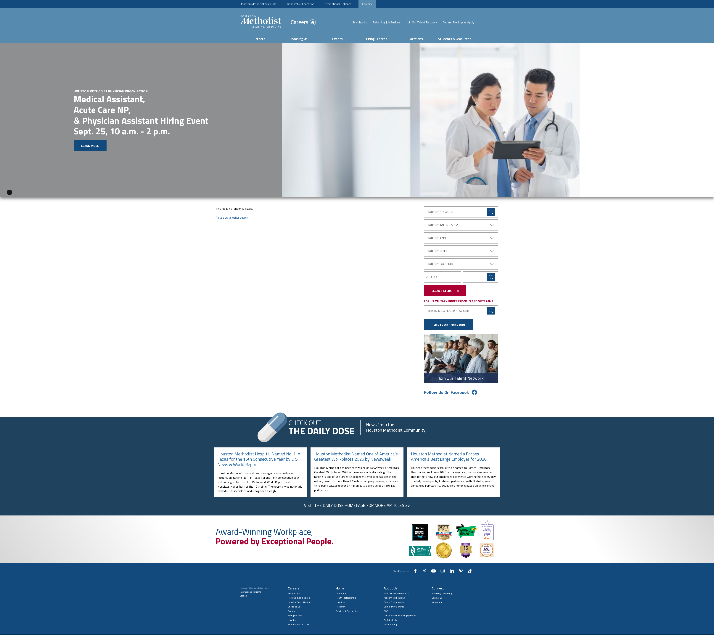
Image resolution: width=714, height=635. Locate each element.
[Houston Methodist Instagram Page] (442, 572)
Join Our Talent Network (422, 22)
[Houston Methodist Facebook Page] (415, 572)
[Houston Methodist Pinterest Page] (461, 572)
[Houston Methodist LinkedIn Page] (451, 572)
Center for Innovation (394, 602)
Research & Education (300, 4)
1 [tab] (687, 193)
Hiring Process (376, 38)
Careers (367, 4)
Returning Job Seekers (387, 22)
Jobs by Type (437, 238)
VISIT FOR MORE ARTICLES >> (357, 505)
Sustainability (390, 620)
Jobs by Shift (438, 251)
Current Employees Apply (458, 22)
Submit (491, 277)
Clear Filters (442, 291)
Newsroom (437, 602)
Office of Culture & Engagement (400, 615)
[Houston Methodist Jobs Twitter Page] (424, 572)
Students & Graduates (454, 38)
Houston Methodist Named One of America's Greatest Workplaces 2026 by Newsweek (356, 456)
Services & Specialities (347, 611)
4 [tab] (700, 193)
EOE (386, 611)
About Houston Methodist (396, 593)
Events (337, 38)
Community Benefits (394, 606)
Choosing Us (299, 38)
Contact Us (437, 597)
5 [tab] (705, 193)
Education (341, 593)
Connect (438, 588)
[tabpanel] (357, 120)
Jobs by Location (440, 264)
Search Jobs (359, 22)
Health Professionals (346, 597)
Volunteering (390, 624)
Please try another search (232, 217)
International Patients (337, 4)
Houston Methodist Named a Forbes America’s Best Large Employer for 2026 (449, 456)
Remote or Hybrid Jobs (449, 324)
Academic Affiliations (394, 597)
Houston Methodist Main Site (258, 4)
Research (340, 606)
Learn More (90, 146)
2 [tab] (692, 193)
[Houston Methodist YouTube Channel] (433, 572)
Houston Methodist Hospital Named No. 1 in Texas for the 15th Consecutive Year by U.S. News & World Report (259, 459)
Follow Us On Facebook (446, 392)
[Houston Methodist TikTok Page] (470, 572)
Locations (416, 38)
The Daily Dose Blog (442, 593)
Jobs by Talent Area (443, 225)
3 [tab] (696, 193)
